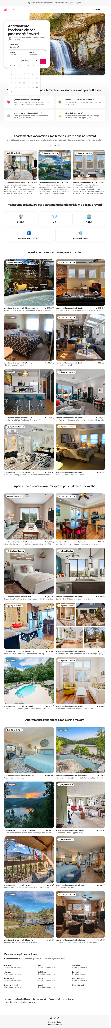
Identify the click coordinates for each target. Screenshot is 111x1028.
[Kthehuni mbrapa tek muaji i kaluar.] (11, 61)
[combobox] (27, 47)
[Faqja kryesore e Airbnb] (9, 9)
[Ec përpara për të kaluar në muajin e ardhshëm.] (36, 61)
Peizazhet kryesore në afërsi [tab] (54, 959)
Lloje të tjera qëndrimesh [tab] (32, 959)
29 (32, 87)
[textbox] (17, 54)
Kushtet (59, 1024)
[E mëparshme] (50, 145)
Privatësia (50, 1024)
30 (37, 87)
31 (11, 92)
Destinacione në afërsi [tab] (12, 959)
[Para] (58, 145)
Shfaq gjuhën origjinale (73, 3)
